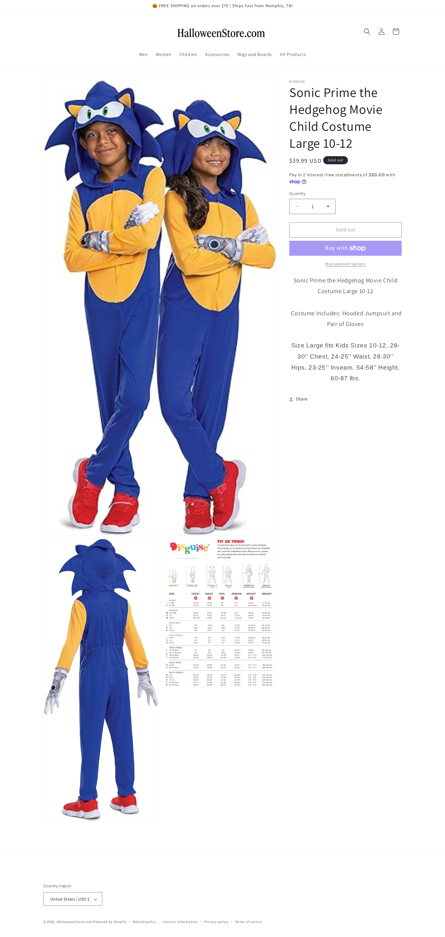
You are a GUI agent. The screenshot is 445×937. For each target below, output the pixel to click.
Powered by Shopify (110, 922)
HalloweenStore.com (75, 922)
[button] (367, 31)
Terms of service (248, 921)
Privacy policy (216, 921)
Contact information (180, 921)
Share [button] (302, 399)
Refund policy (144, 921)
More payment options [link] (345, 263)
